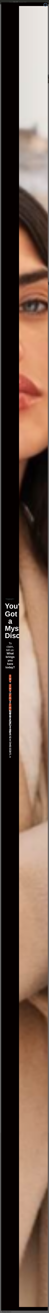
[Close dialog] (45, 4)
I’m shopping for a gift (10, 697)
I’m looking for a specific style (10, 707)
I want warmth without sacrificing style (10, 687)
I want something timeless (10, 678)
